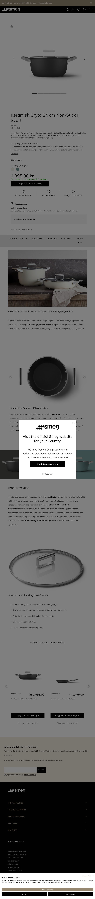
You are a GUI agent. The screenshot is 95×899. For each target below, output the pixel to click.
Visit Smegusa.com (47, 464)
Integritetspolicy (87, 876)
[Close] (73, 422)
